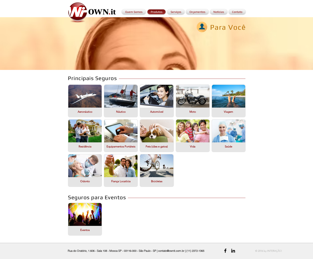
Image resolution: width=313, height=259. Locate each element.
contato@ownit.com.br (171, 250)
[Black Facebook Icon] (225, 250)
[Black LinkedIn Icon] (233, 250)
